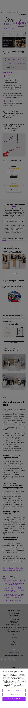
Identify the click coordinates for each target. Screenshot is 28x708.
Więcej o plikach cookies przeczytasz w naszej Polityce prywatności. (13, 686)
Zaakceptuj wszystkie (14, 698)
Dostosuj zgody (14, 694)
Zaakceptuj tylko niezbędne (14, 690)
